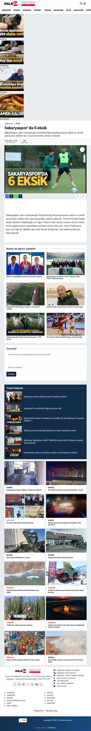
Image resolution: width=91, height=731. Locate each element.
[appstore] (39, 710)
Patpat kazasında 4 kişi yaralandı (60, 558)
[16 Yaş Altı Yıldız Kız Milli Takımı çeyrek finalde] (66, 324)
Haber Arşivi (62, 686)
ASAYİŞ (16, 10)
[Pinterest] (23, 684)
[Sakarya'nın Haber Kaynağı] (19, 3)
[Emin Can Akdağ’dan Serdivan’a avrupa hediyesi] (25, 263)
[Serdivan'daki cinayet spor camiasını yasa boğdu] (66, 294)
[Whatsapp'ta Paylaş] (16, 196)
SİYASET (37, 10)
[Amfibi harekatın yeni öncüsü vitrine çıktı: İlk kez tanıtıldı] (66, 573)
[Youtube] (37, 684)
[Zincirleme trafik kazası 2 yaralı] (24, 541)
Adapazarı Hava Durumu (66, 673)
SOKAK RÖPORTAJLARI (16, 701)
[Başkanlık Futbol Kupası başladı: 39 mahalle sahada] (25, 294)
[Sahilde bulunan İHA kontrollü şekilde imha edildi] (24, 573)
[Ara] (81, 3)
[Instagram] (28, 684)
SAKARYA (27, 10)
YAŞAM (47, 10)
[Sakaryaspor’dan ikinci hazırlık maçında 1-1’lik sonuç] (25, 324)
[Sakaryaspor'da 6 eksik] (45, 169)
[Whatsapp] (41, 684)
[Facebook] (15, 684)
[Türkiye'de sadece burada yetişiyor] (24, 608)
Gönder (11, 374)
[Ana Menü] (84, 3)
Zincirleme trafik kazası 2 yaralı (18, 558)
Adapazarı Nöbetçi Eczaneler (68, 670)
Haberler (8, 124)
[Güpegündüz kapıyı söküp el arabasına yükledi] (24, 473)
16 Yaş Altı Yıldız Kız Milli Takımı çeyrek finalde (64, 337)
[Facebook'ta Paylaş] (7, 196)
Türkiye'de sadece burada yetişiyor (19, 625)
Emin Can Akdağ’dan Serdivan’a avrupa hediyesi (24, 276)
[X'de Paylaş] (11, 196)
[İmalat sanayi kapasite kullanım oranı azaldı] (24, 643)
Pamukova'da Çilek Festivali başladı (19, 523)
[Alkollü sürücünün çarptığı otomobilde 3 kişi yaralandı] (66, 506)
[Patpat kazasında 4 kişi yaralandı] (66, 541)
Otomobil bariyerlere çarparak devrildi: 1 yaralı (65, 490)
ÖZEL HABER (12, 706)
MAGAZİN (78, 10)
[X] (19, 684)
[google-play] (51, 710)
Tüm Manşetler (63, 681)
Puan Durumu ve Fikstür (66, 678)
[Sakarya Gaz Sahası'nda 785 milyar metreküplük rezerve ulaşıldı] (66, 608)
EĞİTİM (50, 701)
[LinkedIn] (32, 684)
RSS (24, 720)
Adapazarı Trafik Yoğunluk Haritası (70, 675)
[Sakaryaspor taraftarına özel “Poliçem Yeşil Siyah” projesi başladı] (66, 263)
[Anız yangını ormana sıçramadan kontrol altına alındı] (66, 643)
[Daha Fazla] (20, 196)
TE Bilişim (52, 728)
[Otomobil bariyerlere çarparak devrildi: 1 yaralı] (66, 473)
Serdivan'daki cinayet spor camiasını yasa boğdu (65, 307)
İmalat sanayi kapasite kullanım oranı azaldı (23, 660)
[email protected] (29, 679)
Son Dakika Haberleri (65, 683)
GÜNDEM (6, 10)
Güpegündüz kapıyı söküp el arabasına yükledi (23, 490)
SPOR (68, 10)
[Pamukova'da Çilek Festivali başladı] (24, 506)
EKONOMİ (58, 10)
